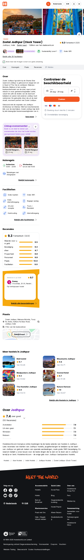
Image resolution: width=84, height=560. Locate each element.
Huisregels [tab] (15, 67)
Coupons (54, 544)
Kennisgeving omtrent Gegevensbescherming (20, 544)
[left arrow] (29, 127)
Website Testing (10, 549)
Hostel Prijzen (56, 507)
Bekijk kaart (22, 45)
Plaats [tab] (26, 67)
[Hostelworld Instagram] (16, 490)
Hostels (38, 490)
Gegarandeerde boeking (57, 501)
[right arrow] (35, 127)
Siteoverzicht (22, 549)
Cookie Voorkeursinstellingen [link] (39, 549)
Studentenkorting (57, 518)
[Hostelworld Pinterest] (10, 495)
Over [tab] (4, 67)
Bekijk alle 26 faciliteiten (13, 56)
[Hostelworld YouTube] (5, 495)
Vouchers (62, 544)
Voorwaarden (44, 544)
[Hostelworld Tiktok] (16, 495)
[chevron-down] (24, 418)
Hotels (37, 495)
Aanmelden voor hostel (73, 512)
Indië (13, 45)
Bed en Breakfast (38, 501)
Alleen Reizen (56, 512)
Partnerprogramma (73, 518)
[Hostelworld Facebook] (5, 490)
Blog (52, 495)
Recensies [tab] (38, 67)
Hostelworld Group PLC (71, 490)
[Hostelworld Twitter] (10, 490)
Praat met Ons (40, 512)
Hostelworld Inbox (71, 524)
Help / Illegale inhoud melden (40, 518)
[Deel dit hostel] (79, 34)
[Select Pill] (48, 4)
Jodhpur (6, 45)
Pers (68, 495)
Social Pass (55, 490)
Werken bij (71, 501)
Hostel (6, 39)
